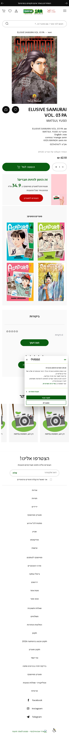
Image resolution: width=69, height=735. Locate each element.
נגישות (34, 547)
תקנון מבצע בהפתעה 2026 (34, 641)
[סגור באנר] (27, 359)
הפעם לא (46, 403)
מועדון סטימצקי (34, 514)
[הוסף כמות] (56, 167)
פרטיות (34, 690)
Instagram (37, 708)
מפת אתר (34, 590)
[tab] (35, 316)
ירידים (34, 506)
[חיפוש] (7, 23)
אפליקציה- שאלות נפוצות (34, 682)
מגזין (34, 531)
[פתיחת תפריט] (65, 11)
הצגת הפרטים (34, 391)
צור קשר (34, 657)
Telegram (37, 716)
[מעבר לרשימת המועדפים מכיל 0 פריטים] (10, 11)
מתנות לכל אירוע (34, 523)
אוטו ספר (34, 598)
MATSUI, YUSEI (56, 121)
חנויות (34, 498)
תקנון (34, 632)
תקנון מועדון (34, 649)
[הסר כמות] (63, 167)
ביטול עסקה (34, 573)
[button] (16, 11)
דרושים (34, 582)
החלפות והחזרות (34, 624)
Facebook (37, 700)
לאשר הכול (46, 398)
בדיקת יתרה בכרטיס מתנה (34, 666)
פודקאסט (34, 539)
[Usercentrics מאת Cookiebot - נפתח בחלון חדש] (40, 359)
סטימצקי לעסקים (34, 557)
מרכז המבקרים (34, 565)
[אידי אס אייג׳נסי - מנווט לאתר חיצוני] (29, 731)
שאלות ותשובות (35, 608)
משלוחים (35, 616)
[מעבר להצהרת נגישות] (54, 731)
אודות (34, 490)
